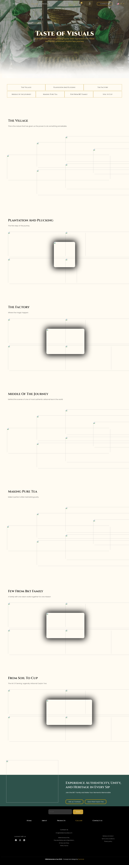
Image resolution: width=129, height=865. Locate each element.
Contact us (97, 821)
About (24, 4)
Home (15, 4)
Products (46, 4)
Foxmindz (81, 859)
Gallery (34, 4)
